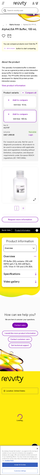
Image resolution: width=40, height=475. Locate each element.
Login (31, 135)
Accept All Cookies (20, 464)
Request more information (20, 219)
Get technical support (20, 345)
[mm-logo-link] (20, 3)
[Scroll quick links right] (35, 230)
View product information (13, 85)
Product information (22, 230)
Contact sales (20, 325)
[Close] (37, 448)
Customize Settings (20, 471)
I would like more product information (20, 333)
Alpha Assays (14, 24)
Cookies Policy (9, 460)
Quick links (6, 230)
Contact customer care (20, 339)
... (3, 25)
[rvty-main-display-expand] (34, 199)
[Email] (9, 37)
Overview (9, 248)
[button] (33, 3)
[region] (20, 460)
